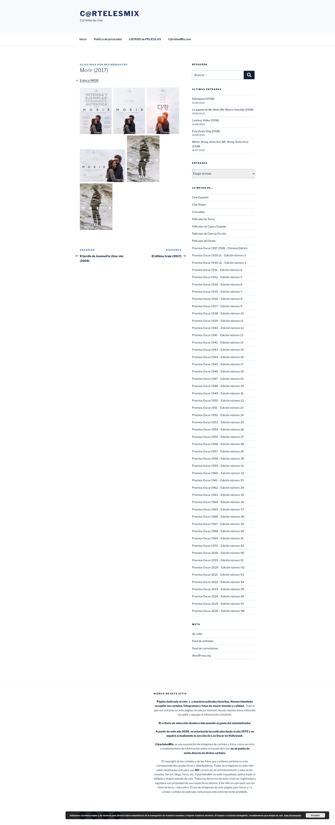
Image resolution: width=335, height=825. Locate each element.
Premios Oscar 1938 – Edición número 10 (218, 313)
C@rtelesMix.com (179, 39)
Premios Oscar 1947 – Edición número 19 (217, 378)
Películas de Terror (203, 219)
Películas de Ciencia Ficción (209, 233)
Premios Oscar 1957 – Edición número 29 (218, 451)
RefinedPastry (116, 64)
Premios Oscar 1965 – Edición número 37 (218, 509)
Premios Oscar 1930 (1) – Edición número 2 (219, 255)
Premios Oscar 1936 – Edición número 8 (217, 298)
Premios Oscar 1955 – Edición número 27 (218, 436)
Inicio (82, 39)
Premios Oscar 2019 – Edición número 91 (218, 560)
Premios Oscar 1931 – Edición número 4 (217, 270)
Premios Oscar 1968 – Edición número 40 (218, 531)
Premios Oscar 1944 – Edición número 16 (218, 357)
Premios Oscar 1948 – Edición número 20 (218, 386)
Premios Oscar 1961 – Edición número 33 (218, 480)
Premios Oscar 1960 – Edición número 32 (218, 473)
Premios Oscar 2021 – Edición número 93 (218, 574)
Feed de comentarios (205, 648)
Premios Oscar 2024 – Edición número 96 (218, 596)
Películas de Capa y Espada (209, 226)
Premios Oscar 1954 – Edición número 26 (218, 429)
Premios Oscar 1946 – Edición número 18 (218, 371)
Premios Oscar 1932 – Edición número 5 (217, 277)
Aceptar (315, 815)
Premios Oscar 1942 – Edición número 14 (217, 342)
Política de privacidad (108, 39)
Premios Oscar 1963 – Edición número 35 (218, 494)
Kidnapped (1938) (203, 98)
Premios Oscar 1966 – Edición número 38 (218, 516)
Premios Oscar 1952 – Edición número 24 (218, 415)
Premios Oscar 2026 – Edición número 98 (218, 610)
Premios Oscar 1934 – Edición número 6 (217, 284)
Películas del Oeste (204, 240)
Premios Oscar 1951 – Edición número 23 (217, 407)
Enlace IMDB (89, 80)
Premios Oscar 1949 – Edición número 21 (217, 393)
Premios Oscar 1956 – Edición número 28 (218, 444)
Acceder (197, 633)
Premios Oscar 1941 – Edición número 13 (217, 335)
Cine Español (200, 197)
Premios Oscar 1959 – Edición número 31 (218, 465)
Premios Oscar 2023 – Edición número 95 (218, 589)
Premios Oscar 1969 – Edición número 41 (218, 538)
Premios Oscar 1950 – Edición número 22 (218, 400)
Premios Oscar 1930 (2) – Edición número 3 (219, 262)
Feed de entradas (202, 641)
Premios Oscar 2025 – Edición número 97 (218, 603)
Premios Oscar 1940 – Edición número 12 (218, 328)
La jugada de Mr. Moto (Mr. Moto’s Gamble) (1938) (222, 109)
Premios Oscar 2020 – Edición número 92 (218, 567)
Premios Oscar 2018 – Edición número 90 (218, 552)
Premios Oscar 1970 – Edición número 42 (218, 545)
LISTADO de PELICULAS (145, 39)
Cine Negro (199, 204)
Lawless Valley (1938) (205, 120)
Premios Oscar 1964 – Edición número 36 (218, 502)
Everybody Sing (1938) (206, 131)
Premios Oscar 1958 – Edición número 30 (218, 458)
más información (292, 815)
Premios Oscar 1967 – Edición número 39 (218, 524)
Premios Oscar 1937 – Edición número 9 (217, 306)
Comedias (198, 211)
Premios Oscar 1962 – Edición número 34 (218, 487)
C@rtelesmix (110, 13)
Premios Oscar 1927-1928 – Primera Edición (219, 248)
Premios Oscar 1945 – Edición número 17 (217, 364)
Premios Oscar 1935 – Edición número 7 (217, 291)
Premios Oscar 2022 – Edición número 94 (218, 582)
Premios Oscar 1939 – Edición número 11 (217, 320)
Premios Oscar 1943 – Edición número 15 (218, 349)
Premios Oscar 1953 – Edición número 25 (218, 422)
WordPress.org (201, 655)
